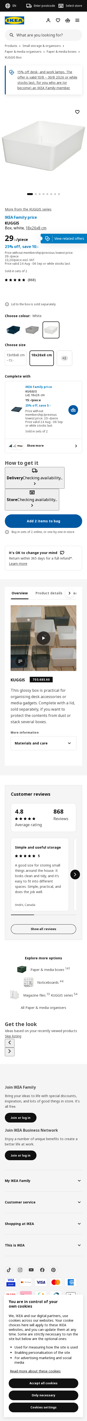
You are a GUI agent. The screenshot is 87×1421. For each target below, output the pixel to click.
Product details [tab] (49, 593)
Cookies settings (43, 1407)
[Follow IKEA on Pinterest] (53, 1270)
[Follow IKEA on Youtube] (31, 1270)
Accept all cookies (43, 1383)
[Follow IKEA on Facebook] (42, 1270)
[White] (51, 329)
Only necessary (43, 1395)
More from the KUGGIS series (28, 209)
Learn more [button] (18, 563)
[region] (43, 145)
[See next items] (69, 593)
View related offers (69, 238)
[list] (43, 874)
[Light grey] (32, 329)
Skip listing (13, 1036)
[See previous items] (9, 1043)
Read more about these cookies (35, 1371)
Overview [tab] (20, 593)
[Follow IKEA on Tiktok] (9, 1270)
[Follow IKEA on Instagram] (20, 1270)
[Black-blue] (13, 329)
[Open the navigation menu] (77, 20)
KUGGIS (31, 391)
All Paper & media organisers (43, 1007)
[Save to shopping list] (77, 112)
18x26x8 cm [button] (36, 228)
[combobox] (42, 35)
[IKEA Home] (14, 20)
